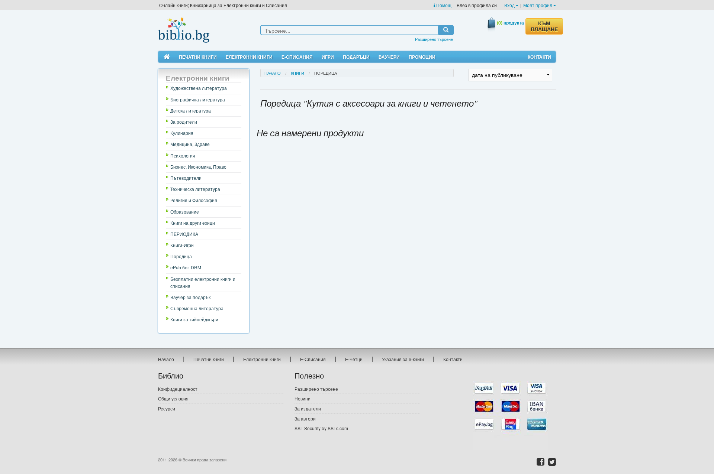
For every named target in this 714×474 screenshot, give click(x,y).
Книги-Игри (182, 245)
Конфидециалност (177, 389)
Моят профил (538, 5)
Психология (182, 155)
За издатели (308, 408)
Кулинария (181, 133)
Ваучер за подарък (190, 297)
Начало (272, 73)
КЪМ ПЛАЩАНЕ (544, 26)
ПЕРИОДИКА (184, 234)
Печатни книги (198, 56)
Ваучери (389, 56)
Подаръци (356, 56)
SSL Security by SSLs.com (321, 428)
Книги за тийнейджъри (194, 319)
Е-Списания (297, 56)
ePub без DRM (185, 267)
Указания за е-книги (403, 359)
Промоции (422, 56)
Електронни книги (249, 56)
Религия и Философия (193, 200)
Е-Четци (354, 359)
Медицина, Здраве (190, 144)
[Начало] (167, 57)
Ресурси (166, 408)
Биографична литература (197, 99)
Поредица (181, 256)
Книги (297, 73)
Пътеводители (186, 178)
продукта (510, 22)
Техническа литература (195, 189)
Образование (184, 211)
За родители (183, 121)
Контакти (539, 56)
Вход (510, 5)
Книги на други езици (192, 223)
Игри (328, 56)
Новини (303, 398)
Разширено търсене (434, 39)
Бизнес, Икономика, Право (198, 166)
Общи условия (173, 398)
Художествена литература (198, 88)
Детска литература (190, 110)
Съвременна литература (196, 308)
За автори (305, 418)
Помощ (443, 5)
